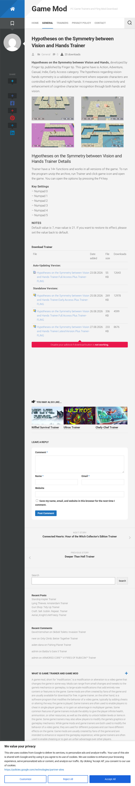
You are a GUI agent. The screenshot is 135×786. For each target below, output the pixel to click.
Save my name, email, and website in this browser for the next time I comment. (75, 503)
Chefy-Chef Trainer (107, 427)
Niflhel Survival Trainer (45, 427)
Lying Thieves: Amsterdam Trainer (50, 603)
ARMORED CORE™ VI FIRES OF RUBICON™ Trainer (69, 657)
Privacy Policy (81, 22)
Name (39, 476)
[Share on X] (12, 84)
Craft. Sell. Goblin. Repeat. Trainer (50, 611)
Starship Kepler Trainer (44, 599)
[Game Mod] (12, 9)
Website (39, 488)
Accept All (110, 779)
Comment (41, 452)
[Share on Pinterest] (12, 114)
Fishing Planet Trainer (59, 644)
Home (35, 22)
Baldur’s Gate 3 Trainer (54, 651)
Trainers (62, 22)
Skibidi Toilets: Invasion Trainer (69, 632)
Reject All (68, 779)
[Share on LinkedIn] (12, 129)
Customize (25, 779)
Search (35, 575)
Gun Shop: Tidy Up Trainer (46, 607)
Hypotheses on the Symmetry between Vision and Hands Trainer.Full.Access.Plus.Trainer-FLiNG (63, 277)
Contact (100, 22)
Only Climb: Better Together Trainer (59, 638)
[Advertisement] (80, 373)
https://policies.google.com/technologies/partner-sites (34, 769)
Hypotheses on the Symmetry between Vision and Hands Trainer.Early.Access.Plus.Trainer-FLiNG (63, 300)
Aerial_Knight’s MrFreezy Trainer (49, 615)
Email (85, 476)
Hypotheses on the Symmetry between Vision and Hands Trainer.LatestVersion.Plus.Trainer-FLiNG (63, 331)
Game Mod (49, 8)
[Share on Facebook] (12, 99)
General (47, 22)
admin (35, 651)
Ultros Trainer (72, 427)
